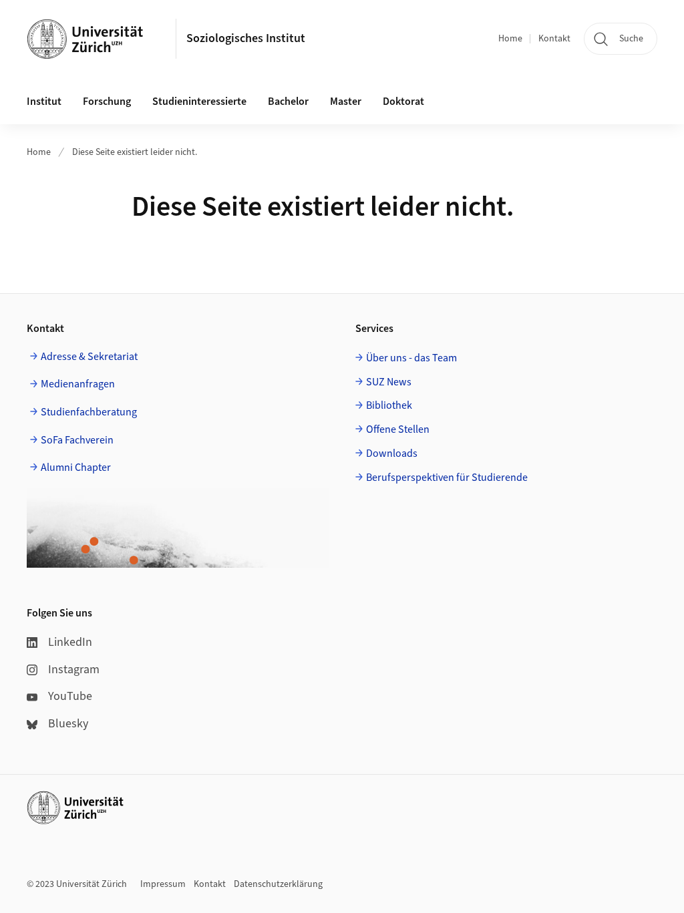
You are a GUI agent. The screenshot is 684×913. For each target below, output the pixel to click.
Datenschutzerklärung (278, 884)
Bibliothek (389, 405)
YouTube (70, 696)
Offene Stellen (398, 429)
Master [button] (345, 101)
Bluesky (68, 723)
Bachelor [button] (288, 101)
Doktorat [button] (403, 101)
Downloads (391, 453)
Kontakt (554, 38)
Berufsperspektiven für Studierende (447, 477)
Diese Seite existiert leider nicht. (134, 152)
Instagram (74, 669)
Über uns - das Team (411, 358)
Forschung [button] (107, 101)
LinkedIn (70, 642)
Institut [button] (44, 101)
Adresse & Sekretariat (89, 356)
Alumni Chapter (76, 467)
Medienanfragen (78, 384)
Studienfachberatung (89, 412)
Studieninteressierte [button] (199, 101)
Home (510, 38)
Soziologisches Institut (245, 38)
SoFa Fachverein (77, 440)
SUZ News (388, 382)
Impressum (163, 884)
